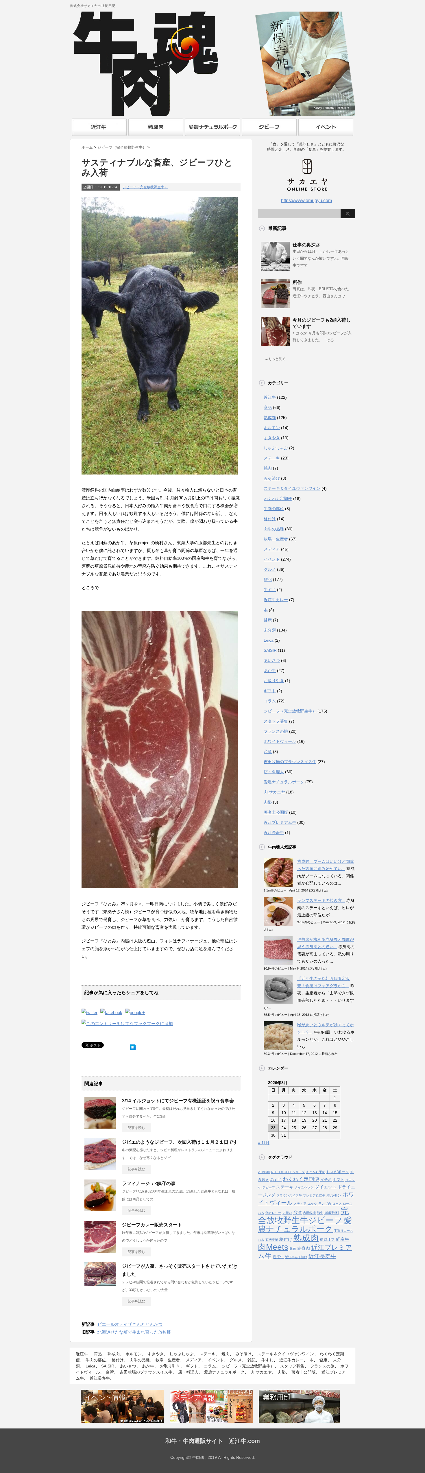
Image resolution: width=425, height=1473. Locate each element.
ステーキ (272, 458)
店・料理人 (274, 771)
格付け (270, 518)
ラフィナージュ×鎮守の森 (148, 1183)
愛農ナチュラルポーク (284, 782)
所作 (297, 282)
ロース (337, 1203)
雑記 (268, 579)
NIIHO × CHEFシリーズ (288, 1172)
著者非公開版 (276, 812)
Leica (269, 640)
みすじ (276, 1179)
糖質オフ (327, 1239)
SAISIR (270, 650)
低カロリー (273, 1212)
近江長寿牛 (274, 832)
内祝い (287, 1212)
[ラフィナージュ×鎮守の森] (100, 1209)
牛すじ (270, 589)
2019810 (264, 1172)
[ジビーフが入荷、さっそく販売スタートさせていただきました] (100, 1284)
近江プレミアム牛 (280, 822)
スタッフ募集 (276, 721)
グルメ (270, 569)
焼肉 (268, 468)
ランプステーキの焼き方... (321, 900)
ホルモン (272, 427)
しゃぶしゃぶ (276, 448)
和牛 (320, 1212)
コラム (270, 701)
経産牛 (342, 1239)
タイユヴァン (304, 1187)
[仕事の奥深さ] (275, 268)
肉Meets (273, 1247)
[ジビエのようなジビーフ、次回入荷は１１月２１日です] (100, 1167)
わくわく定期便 (278, 498)
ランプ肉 (324, 1203)
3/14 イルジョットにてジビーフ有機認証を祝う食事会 (178, 1100)
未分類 (270, 630)
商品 (268, 407)
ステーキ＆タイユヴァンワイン (292, 488)
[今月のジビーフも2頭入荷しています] (275, 343)
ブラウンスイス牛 (289, 1195)
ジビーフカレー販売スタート (152, 1224)
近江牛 (270, 397)
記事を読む (136, 1128)
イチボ (326, 1179)
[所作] (275, 306)
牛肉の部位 (274, 508)
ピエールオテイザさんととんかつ (129, 1324)
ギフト (270, 690)
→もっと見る (275, 359)
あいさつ (272, 660)
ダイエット (326, 1187)
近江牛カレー (276, 599)
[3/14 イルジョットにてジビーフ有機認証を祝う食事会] (100, 1126)
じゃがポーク (337, 1172)
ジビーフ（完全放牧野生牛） (145, 187)
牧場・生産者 (276, 539)
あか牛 (270, 670)
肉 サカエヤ (274, 792)
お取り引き (274, 680)
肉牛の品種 (274, 529)
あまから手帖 (315, 1172)
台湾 (268, 751)
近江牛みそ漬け (296, 1257)
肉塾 (268, 802)
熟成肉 (270, 417)
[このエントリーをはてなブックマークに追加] (133, 1046)
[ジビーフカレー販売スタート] (100, 1250)
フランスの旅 (276, 731)
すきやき (272, 437)
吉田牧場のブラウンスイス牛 (290, 761)
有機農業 (271, 1239)
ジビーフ (268, 1187)
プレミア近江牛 (314, 1195)
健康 (268, 620)
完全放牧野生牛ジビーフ (303, 1215)
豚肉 (292, 1248)
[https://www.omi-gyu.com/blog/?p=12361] (127, 1023)
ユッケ (312, 1203)
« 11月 (263, 1142)
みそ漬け (272, 478)
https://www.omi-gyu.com (306, 200)
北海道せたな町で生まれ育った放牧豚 (134, 1332)
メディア (272, 549)
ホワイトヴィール (280, 741)
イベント (272, 559)
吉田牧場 (309, 1212)
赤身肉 (303, 1248)
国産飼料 (331, 1212)
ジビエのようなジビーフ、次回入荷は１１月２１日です (180, 1142)
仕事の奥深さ (306, 244)
